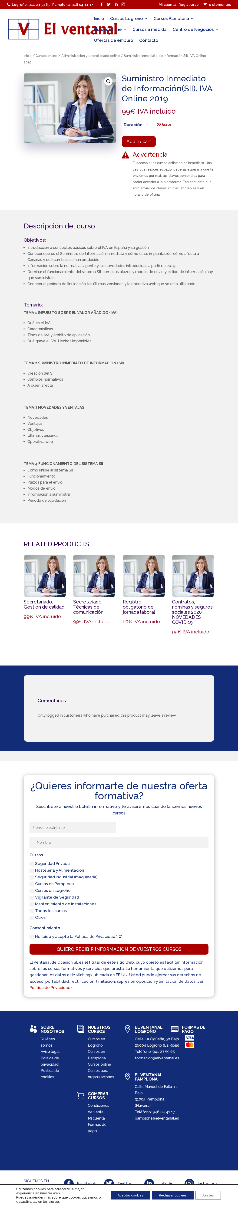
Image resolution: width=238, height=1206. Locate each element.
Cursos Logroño (126, 19)
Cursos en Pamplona (54, 883)
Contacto (148, 41)
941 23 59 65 (163, 1051)
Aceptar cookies (130, 1195)
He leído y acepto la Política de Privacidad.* (76, 936)
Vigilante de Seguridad (57, 897)
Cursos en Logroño (53, 890)
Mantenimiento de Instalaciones (65, 904)
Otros (40, 917)
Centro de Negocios (193, 30)
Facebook (86, 1183)
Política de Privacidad (50, 987)
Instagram (207, 1183)
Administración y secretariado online (90, 56)
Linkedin (165, 1183)
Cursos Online (108, 30)
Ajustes (208, 1195)
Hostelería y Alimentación (59, 870)
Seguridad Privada (52, 863)
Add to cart (138, 141)
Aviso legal (50, 1051)
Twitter (124, 1183)
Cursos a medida (149, 30)
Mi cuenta (96, 1118)
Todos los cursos (51, 910)
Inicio (99, 19)
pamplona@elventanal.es (157, 1118)
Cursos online (46, 56)
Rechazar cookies (173, 1195)
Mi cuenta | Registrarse (179, 5)
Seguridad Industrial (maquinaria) (66, 877)
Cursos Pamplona (171, 19)
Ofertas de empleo (113, 41)
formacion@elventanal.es (157, 1058)
